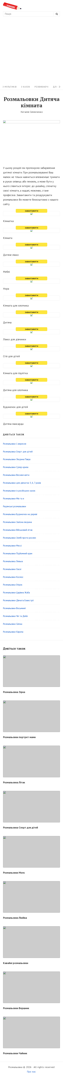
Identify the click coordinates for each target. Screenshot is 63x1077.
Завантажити (31, 211)
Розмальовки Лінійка (15, 917)
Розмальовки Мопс (14, 872)
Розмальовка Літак (14, 782)
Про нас (31, 1071)
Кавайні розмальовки (15, 963)
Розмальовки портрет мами (19, 737)
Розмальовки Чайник (15, 1053)
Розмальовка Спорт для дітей (20, 827)
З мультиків (10, 86)
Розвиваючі (41, 86)
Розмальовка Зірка (14, 692)
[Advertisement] (31, 51)
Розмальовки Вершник (16, 1008)
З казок (25, 86)
